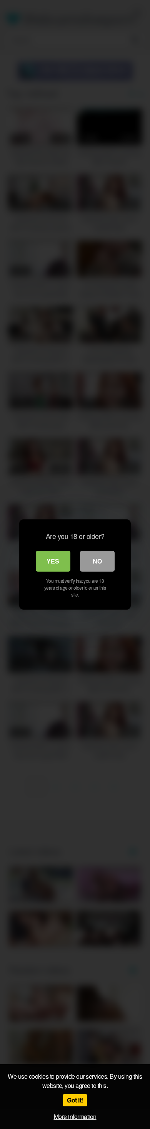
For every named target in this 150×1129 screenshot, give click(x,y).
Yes (53, 561)
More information (75, 1116)
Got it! (75, 1100)
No (97, 561)
